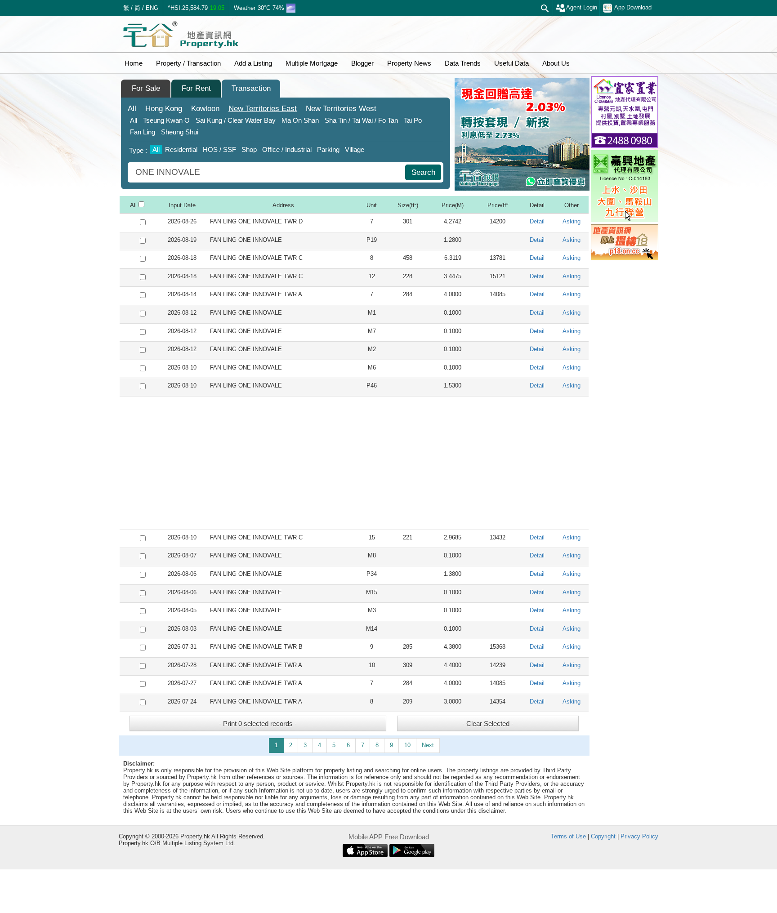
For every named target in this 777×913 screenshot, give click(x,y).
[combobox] (267, 172)
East (262, 108)
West (341, 108)
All (132, 108)
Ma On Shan (300, 120)
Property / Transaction (188, 63)
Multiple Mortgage (312, 63)
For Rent (196, 88)
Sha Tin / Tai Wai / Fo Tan (361, 120)
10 (407, 745)
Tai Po (413, 120)
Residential (181, 149)
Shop (249, 149)
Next (428, 745)
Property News (409, 63)
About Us (556, 63)
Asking (572, 221)
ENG (152, 7)
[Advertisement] (354, 463)
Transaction (251, 88)
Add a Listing (253, 63)
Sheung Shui (179, 132)
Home (134, 63)
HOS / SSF (219, 149)
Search (423, 172)
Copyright (603, 836)
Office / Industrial (287, 149)
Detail (537, 221)
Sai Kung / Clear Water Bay (236, 120)
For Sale (146, 88)
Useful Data (511, 63)
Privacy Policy (639, 836)
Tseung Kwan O (166, 120)
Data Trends (463, 63)
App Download (633, 7)
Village (354, 149)
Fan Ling (142, 132)
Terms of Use (568, 836)
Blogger (362, 63)
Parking (328, 149)
